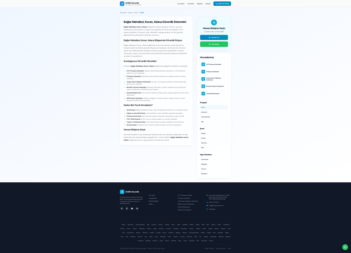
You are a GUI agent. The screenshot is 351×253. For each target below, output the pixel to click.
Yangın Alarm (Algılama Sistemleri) (188, 201)
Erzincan (161, 228)
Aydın (178, 224)
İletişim (208, 4)
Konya (164, 232)
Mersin (217, 228)
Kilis (198, 240)
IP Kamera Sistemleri (184, 198)
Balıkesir (185, 224)
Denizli (135, 228)
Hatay (204, 228)
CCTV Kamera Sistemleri (185, 195)
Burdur (213, 224)
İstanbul (223, 228)
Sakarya (133, 236)
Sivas (156, 236)
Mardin (203, 232)
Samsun (140, 236)
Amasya (153, 224)
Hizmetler (190, 4)
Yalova (185, 240)
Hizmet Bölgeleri (153, 201)
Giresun (191, 228)
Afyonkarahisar (140, 224)
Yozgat (206, 236)
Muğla (209, 232)
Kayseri (138, 232)
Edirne (149, 228)
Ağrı (148, 224)
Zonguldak (213, 236)
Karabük (191, 240)
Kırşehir (152, 232)
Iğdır (179, 240)
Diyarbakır (142, 228)
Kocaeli (158, 232)
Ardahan (173, 240)
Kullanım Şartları (221, 248)
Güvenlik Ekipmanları (184, 207)
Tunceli (182, 236)
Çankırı (122, 228)
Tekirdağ (162, 236)
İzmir (229, 228)
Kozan (136, 12)
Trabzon (175, 236)
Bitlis (203, 224)
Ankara (160, 224)
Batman (155, 240)
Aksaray (221, 236)
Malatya (178, 232)
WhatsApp (212, 209)
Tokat (169, 236)
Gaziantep (184, 228)
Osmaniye (204, 240)
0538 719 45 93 (214, 202)
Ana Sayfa (180, 4)
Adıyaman (131, 224)
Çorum (129, 228)
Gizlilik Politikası (209, 248)
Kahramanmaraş (194, 232)
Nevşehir (220, 232)
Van (200, 236)
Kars (123, 232)
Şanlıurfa (189, 236)
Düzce (211, 240)
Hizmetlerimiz (153, 198)
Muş (214, 232)
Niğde (227, 232)
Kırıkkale (148, 240)
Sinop (150, 236)
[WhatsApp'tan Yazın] (345, 247)
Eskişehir (176, 228)
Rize (127, 236)
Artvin (173, 224)
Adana (130, 12)
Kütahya (171, 232)
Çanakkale (226, 224)
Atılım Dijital (161, 248)
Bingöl (197, 224)
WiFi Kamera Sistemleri (184, 210)
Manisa (185, 232)
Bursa (219, 224)
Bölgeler (200, 4)
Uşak (195, 236)
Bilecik (192, 224)
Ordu (122, 236)
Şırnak (161, 240)
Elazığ (155, 228)
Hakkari (198, 228)
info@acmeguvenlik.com (216, 205)
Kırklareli (145, 232)
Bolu (208, 224)
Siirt (146, 236)
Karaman (140, 240)
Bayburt (228, 236)
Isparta (210, 228)
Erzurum (168, 228)
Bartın (167, 240)
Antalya (167, 224)
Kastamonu (130, 232)
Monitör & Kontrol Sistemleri (186, 204)
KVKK (229, 248)
